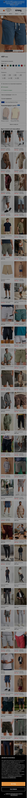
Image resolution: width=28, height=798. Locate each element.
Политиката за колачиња (14, 776)
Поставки (13, 789)
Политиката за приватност (9, 777)
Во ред (13, 784)
